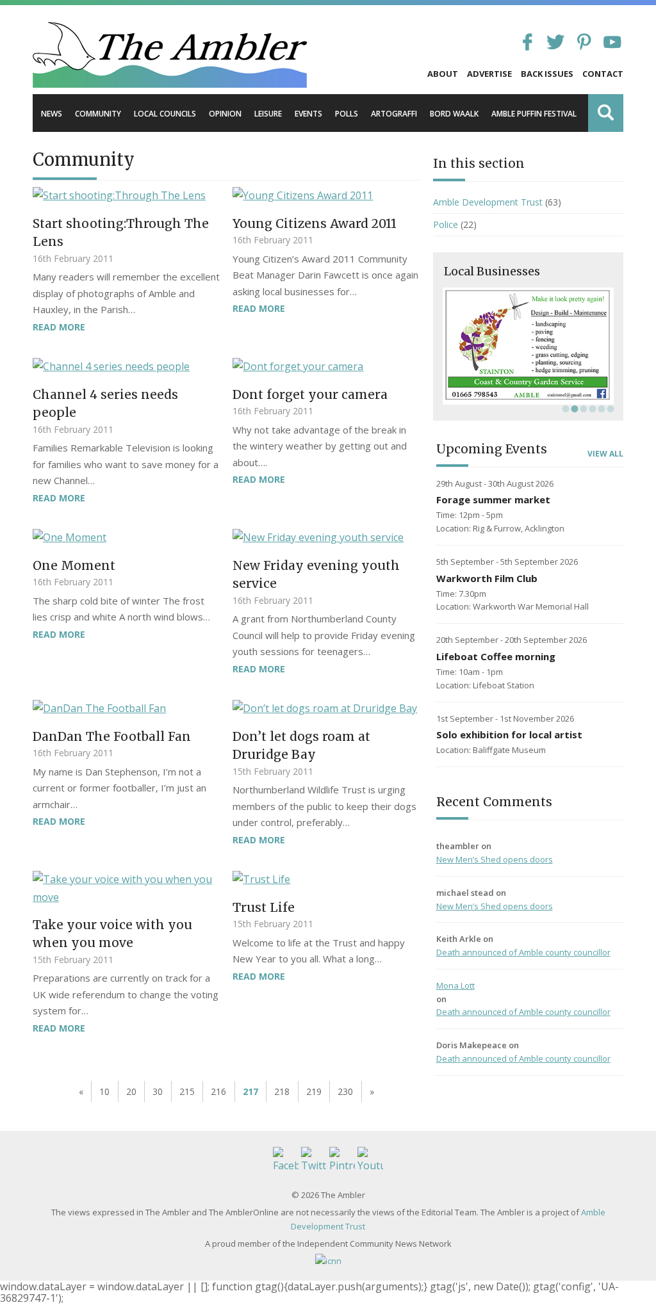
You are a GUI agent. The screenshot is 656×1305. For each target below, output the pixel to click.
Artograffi (394, 113)
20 (131, 1091)
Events (308, 113)
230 (345, 1091)
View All (605, 454)
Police (445, 224)
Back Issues (547, 73)
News (51, 113)
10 (104, 1091)
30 (157, 1091)
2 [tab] (573, 408)
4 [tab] (591, 408)
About (442, 73)
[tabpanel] (528, 346)
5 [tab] (600, 408)
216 (218, 1091)
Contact (602, 73)
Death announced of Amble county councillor (523, 952)
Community (98, 113)
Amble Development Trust (488, 202)
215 (187, 1091)
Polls (346, 113)
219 (314, 1091)
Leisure (268, 113)
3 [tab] (582, 408)
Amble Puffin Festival (534, 113)
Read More (59, 327)
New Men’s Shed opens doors (494, 859)
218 (282, 1091)
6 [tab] (609, 408)
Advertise (489, 73)
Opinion (225, 113)
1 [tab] (564, 408)
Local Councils (165, 113)
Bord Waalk (454, 113)
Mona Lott (455, 985)
